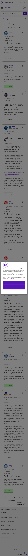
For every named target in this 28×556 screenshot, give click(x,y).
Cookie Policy (11, 278)
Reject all (14, 286)
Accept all (14, 282)
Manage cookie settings (14, 290)
